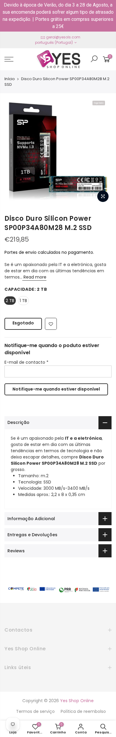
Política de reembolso (83, 711)
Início (9, 79)
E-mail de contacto (26, 362)
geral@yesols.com (63, 37)
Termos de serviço (35, 711)
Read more (34, 277)
